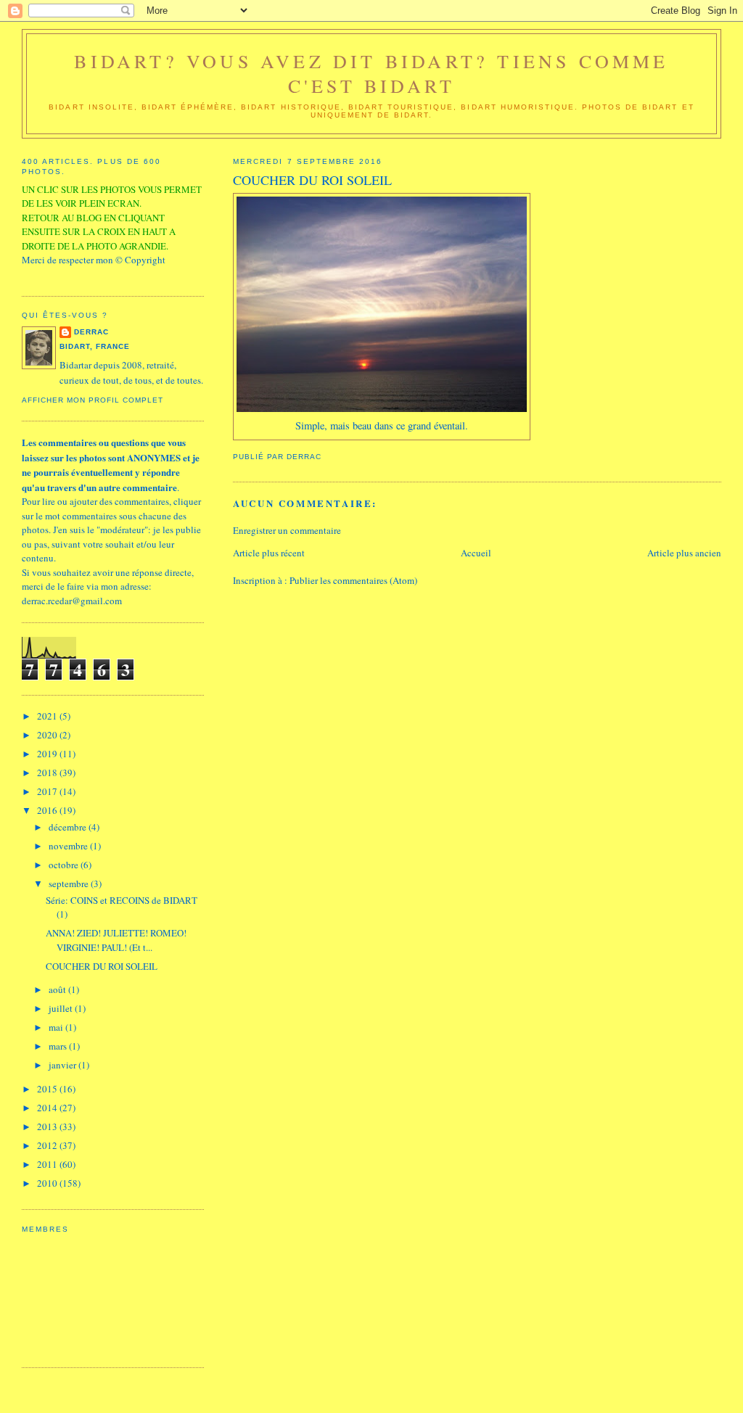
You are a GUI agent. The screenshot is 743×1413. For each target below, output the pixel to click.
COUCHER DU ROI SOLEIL (101, 966)
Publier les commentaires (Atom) (353, 580)
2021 (48, 715)
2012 (48, 1145)
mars (59, 1045)
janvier (63, 1064)
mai (57, 1027)
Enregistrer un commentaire (287, 530)
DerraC (91, 332)
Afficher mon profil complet (92, 400)
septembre (70, 883)
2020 (48, 734)
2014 (48, 1107)
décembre (69, 826)
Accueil (476, 552)
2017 (48, 791)
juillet (62, 1008)
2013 (48, 1126)
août (58, 989)
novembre (69, 845)
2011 (48, 1164)
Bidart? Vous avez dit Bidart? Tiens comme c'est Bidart (371, 73)
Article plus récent (269, 552)
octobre (65, 864)
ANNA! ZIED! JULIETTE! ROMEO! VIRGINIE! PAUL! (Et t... (116, 940)
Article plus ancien (684, 552)
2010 (48, 1183)
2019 (48, 753)
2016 (48, 810)
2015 (48, 1088)
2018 (48, 772)
